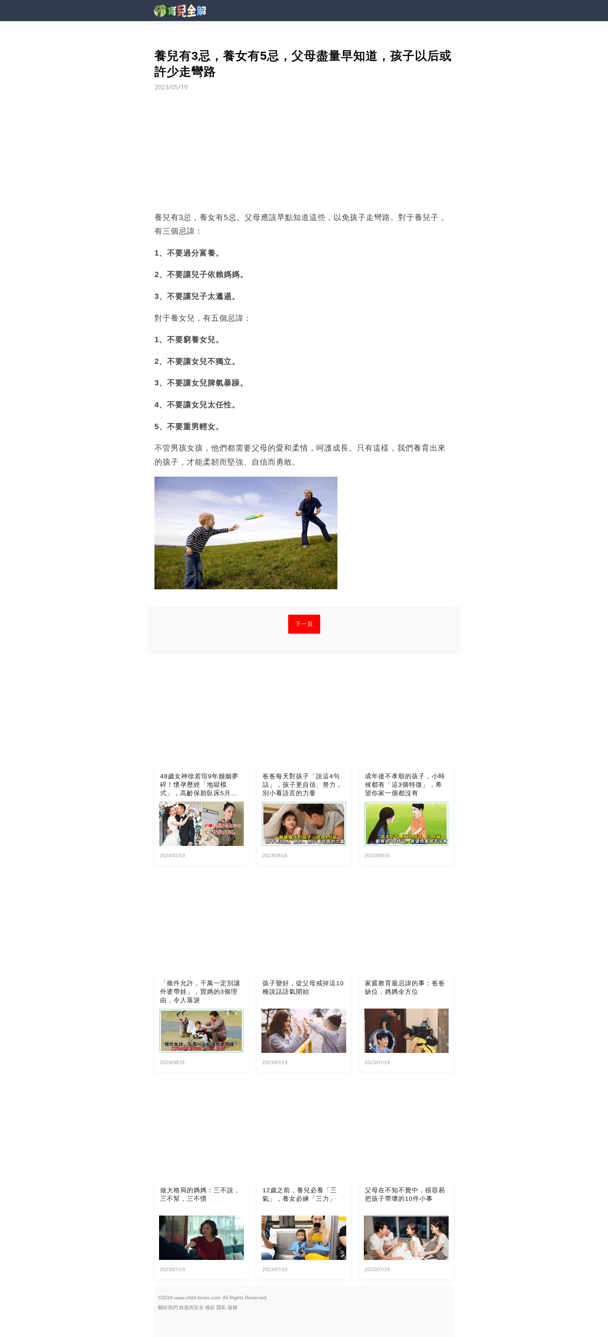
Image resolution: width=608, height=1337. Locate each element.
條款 (210, 1307)
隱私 (221, 1307)
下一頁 (304, 624)
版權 (233, 1307)
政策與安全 (191, 1307)
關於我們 (168, 1307)
